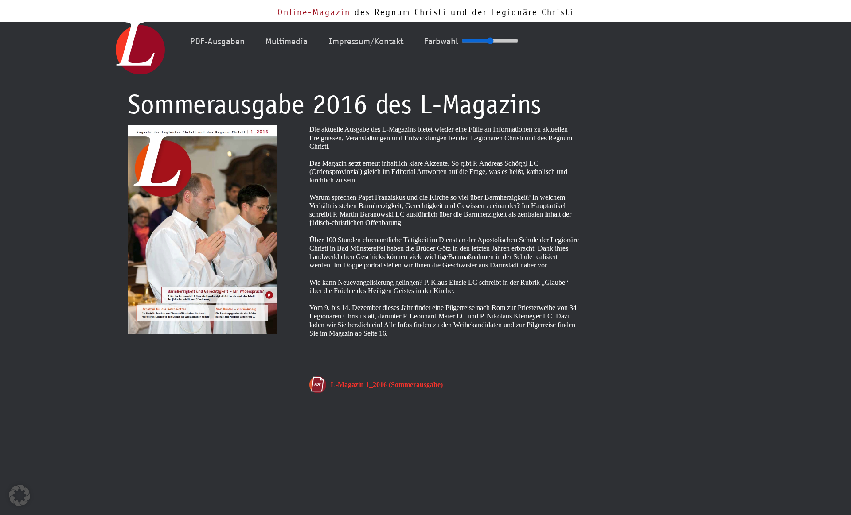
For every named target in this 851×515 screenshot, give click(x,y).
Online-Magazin (314, 12)
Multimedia (286, 41)
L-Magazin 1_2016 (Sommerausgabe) (387, 384)
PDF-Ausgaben (217, 41)
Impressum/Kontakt (366, 41)
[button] (19, 495)
